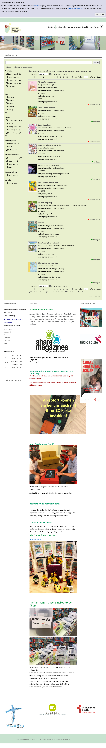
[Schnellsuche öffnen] (101, 27)
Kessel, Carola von (13, 80)
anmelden (100, 20)
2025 (10, 97)
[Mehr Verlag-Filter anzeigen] (6, 135)
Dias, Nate (11, 86)
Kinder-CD (11, 164)
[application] (62, 27)
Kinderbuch (12, 144)
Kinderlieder (12, 175)
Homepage (8, 329)
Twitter (7, 338)
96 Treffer (79, 77)
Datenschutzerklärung (75, 8)
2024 (10, 100)
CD (9, 147)
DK (9, 123)
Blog (6, 343)
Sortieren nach (33, 74)
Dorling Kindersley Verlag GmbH (13, 127)
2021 (10, 110)
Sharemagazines (35, 362)
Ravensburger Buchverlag (13, 133)
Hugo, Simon (12, 77)
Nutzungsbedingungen (64, 739)
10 (67, 77)
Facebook (7, 332)
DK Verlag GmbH (13, 130)
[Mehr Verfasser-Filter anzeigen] (6, 89)
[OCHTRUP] (12, 28)
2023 (10, 103)
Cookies (37, 5)
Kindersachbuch (13, 158)
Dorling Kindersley (13, 120)
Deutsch (11, 183)
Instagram (8, 335)
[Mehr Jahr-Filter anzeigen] (6, 112)
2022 (10, 106)
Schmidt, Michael (13, 83)
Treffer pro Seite (95, 77)
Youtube (7, 340)
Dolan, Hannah (13, 74)
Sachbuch (11, 150)
